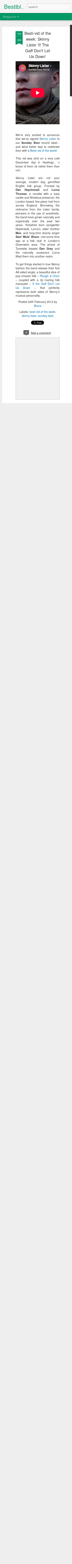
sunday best (45, 316)
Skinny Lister (47, 139)
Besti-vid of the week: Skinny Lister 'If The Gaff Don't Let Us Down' (37, 44)
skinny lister (29, 316)
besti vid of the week (42, 312)
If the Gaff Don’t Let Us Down (38, 286)
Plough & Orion (50, 276)
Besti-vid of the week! (43, 150)
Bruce (37, 306)
